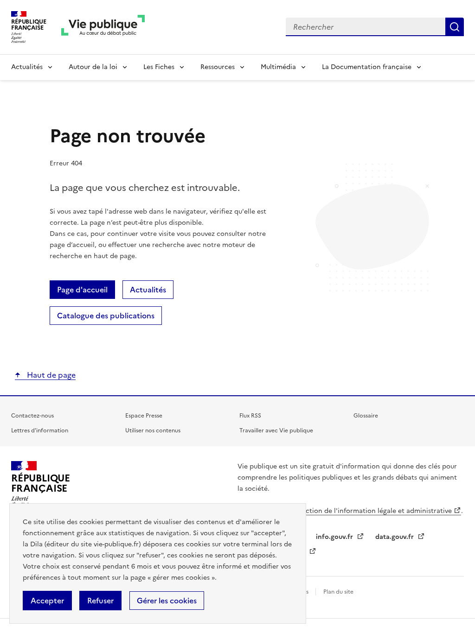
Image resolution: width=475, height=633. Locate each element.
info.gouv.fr (335, 537)
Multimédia (278, 67)
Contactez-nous (32, 415)
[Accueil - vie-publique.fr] (103, 27)
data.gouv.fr (395, 537)
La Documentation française (366, 67)
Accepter (47, 600)
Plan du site (338, 592)
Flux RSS (250, 415)
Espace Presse (143, 415)
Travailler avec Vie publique (276, 430)
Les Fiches (158, 67)
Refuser (100, 600)
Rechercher (454, 27)
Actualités (27, 67)
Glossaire (365, 415)
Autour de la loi (93, 67)
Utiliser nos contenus (152, 430)
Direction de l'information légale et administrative (372, 511)
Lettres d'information (39, 430)
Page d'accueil (82, 289)
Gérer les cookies (167, 600)
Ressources (217, 67)
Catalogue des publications (105, 315)
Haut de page (50, 374)
